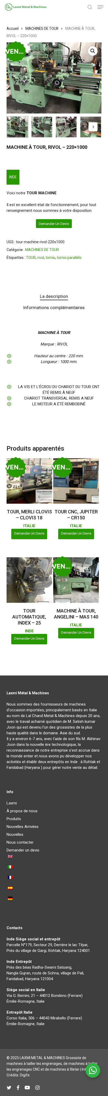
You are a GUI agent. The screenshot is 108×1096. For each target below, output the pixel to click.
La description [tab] (54, 296)
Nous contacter (20, 842)
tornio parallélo (69, 257)
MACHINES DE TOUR (41, 28)
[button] (100, 7)
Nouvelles (15, 834)
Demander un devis (54, 224)
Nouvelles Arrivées (23, 826)
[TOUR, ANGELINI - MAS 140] (76, 580)
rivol (40, 257)
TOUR (31, 257)
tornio (50, 257)
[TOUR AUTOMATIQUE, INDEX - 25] (29, 580)
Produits (14, 818)
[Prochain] (93, 126)
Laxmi (12, 803)
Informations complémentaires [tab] (54, 307)
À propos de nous (22, 811)
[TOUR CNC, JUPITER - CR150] (76, 481)
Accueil (13, 28)
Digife (25, 1075)
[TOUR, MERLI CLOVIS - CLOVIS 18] (29, 481)
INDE (13, 177)
